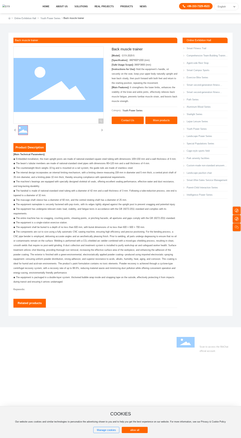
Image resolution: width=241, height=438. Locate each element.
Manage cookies (106, 430)
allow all (134, 430)
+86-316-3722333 (191, 376)
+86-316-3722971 (209, 376)
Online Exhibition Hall (25, 18)
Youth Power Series (50, 18)
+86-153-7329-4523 (198, 6)
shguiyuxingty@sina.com (198, 385)
